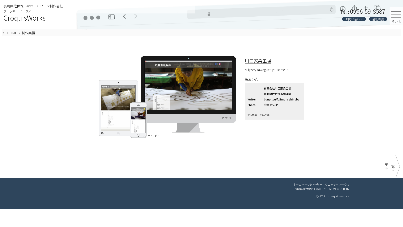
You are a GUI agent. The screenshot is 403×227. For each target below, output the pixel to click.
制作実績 (28, 32)
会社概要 (378, 19)
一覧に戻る (389, 166)
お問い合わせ (354, 19)
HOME (12, 32)
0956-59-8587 (362, 11)
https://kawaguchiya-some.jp (267, 69)
